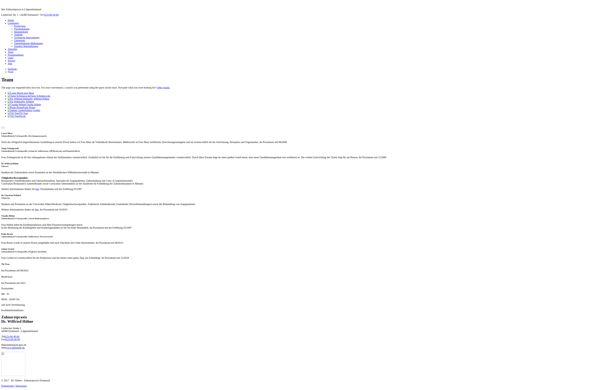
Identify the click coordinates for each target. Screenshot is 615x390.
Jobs (10, 63)
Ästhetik (18, 34)
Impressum (21, 386)
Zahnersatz (19, 40)
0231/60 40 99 (12, 339)
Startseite (12, 69)
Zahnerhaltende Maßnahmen (28, 43)
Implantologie (21, 31)
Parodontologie (21, 29)
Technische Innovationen (26, 37)
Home (11, 20)
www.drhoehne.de (15, 347)
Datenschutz (7, 386)
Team (10, 52)
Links (10, 57)
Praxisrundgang (16, 55)
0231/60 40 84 (51, 14)
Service (11, 60)
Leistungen (13, 23)
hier (37, 189)
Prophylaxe (20, 26)
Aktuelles (12, 49)
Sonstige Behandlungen (26, 46)
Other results (163, 87)
